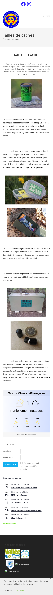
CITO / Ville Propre (19, 495)
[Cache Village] (22, 564)
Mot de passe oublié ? (28, 466)
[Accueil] (3, 39)
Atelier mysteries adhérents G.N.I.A (26, 510)
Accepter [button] (21, 590)
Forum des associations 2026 (24, 487)
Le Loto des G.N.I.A (19, 502)
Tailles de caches (13, 39)
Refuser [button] (8, 590)
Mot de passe (8, 457)
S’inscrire (23, 469)
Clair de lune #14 (18, 518)
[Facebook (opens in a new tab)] (23, 4)
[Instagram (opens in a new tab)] (29, 4)
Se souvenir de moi (31, 463)
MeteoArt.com (31, 435)
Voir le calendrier (9, 523)
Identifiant (7, 451)
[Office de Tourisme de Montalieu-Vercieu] (12, 554)
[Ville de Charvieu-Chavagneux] (10, 564)
